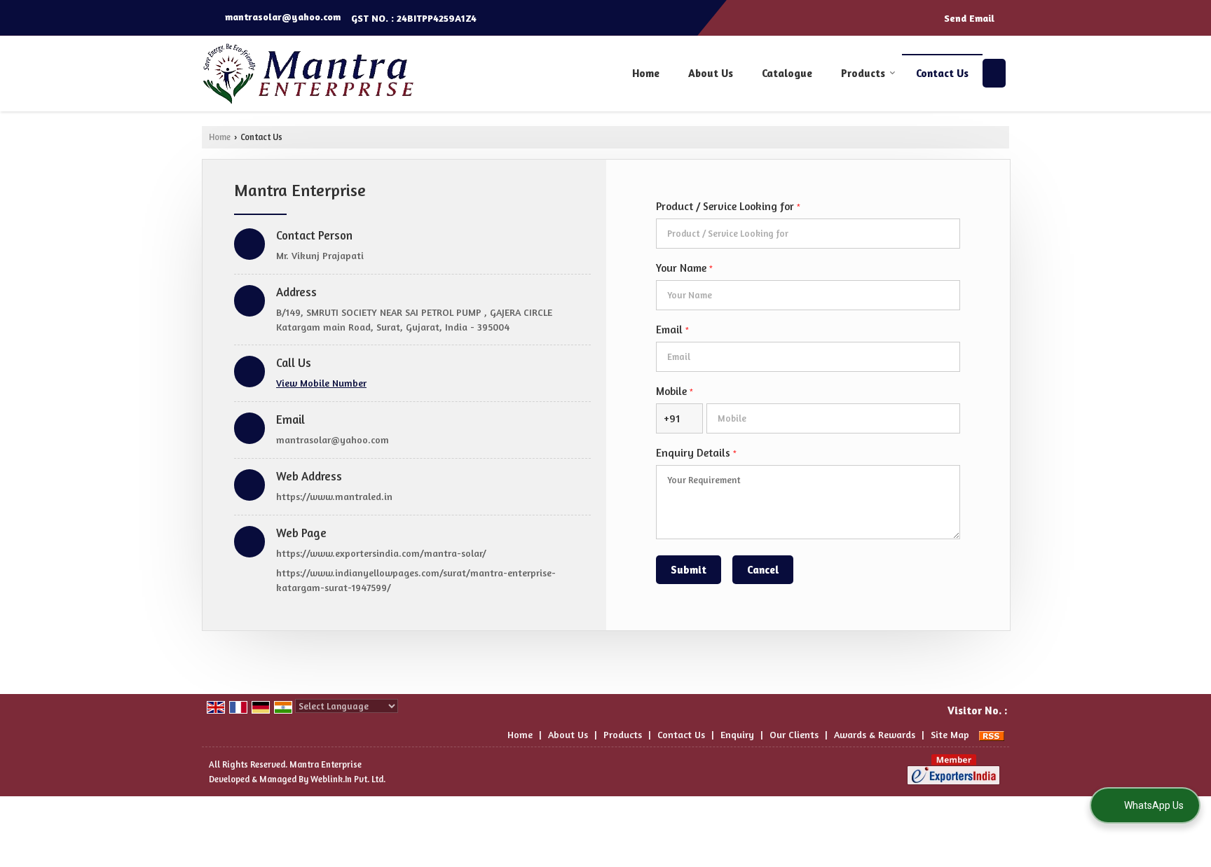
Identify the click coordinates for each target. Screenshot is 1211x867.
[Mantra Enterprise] (308, 73)
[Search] (994, 73)
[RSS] (991, 734)
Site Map (950, 734)
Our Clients (794, 734)
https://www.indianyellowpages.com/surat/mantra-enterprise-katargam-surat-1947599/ (416, 580)
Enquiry (737, 734)
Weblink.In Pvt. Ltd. (347, 779)
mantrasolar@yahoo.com (283, 16)
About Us (710, 73)
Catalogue (787, 73)
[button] (321, 383)
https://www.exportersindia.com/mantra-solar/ (381, 553)
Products (863, 73)
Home (645, 73)
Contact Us (942, 73)
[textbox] (808, 234)
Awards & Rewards (874, 734)
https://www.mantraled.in (334, 496)
